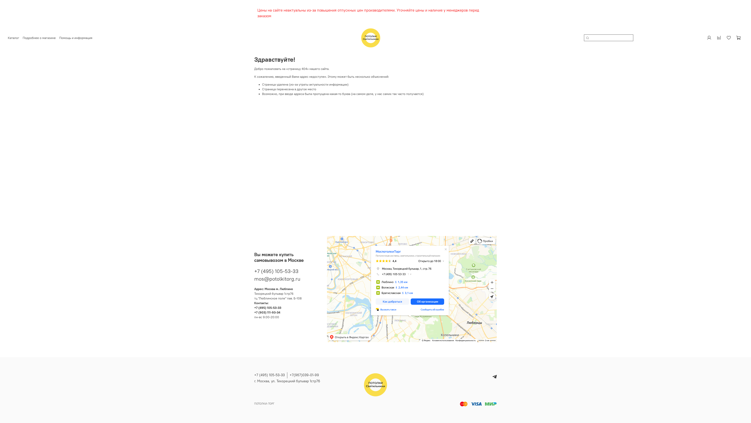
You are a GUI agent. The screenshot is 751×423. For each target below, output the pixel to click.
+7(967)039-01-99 (304, 375)
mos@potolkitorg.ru (277, 279)
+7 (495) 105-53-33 (276, 271)
